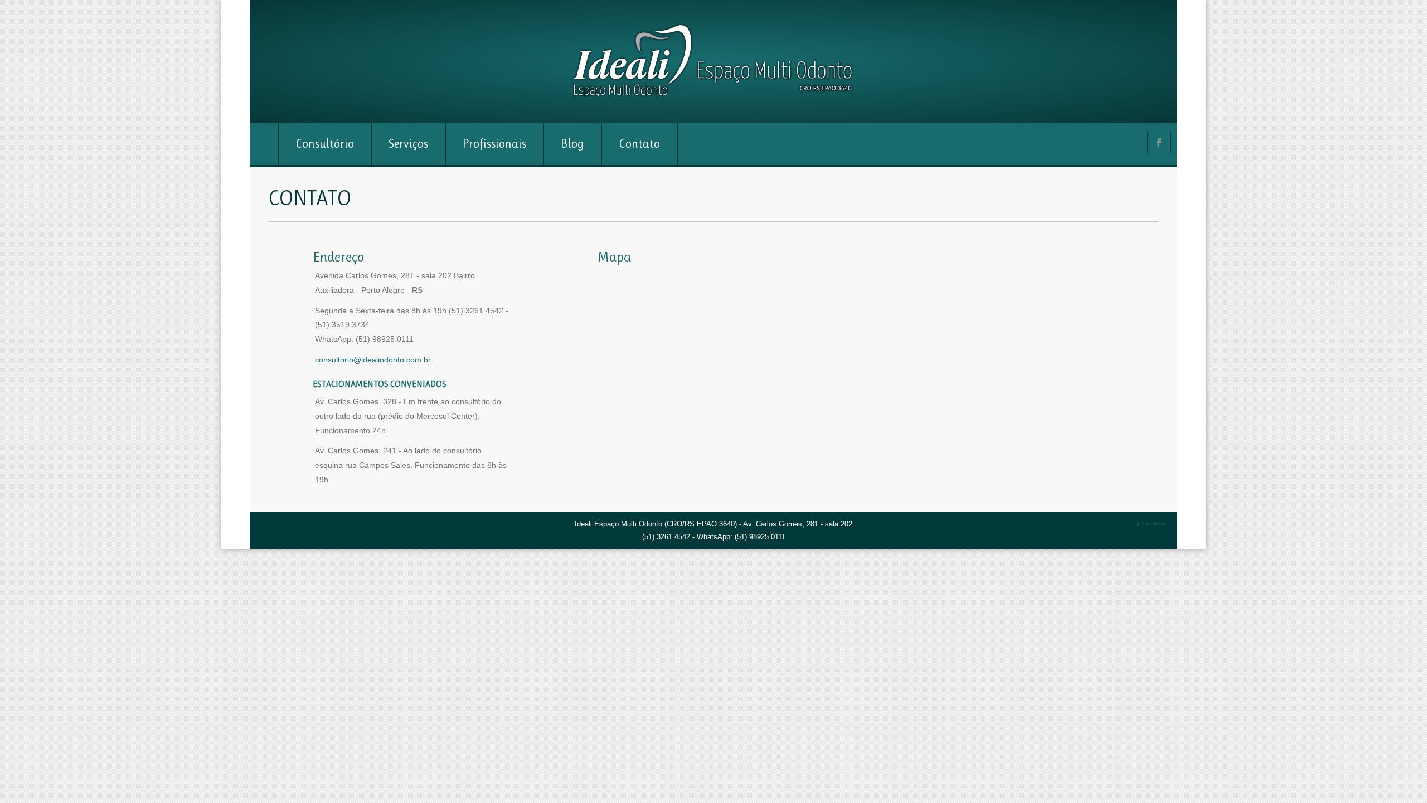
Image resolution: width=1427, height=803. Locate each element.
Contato (639, 144)
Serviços (408, 144)
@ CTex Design (1151, 523)
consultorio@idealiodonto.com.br (373, 359)
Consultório (324, 144)
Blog (572, 144)
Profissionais (494, 144)
